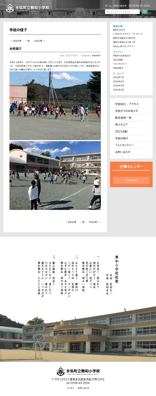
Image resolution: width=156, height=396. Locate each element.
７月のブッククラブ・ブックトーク (128, 34)
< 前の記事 (16, 41)
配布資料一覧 (123, 117)
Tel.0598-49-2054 (139, 5)
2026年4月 (118, 90)
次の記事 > (39, 41)
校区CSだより (119, 30)
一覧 (28, 41)
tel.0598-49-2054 (78, 382)
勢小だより (121, 124)
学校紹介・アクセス (127, 104)
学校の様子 (96, 55)
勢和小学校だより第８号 (124, 38)
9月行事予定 (131, 180)
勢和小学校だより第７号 (124, 42)
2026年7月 (118, 77)
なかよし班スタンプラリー (124, 46)
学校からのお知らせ (121, 56)
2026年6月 (118, 81)
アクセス (70, 388)
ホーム (108, 5)
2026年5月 (118, 85)
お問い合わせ (120, 5)
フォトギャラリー (120, 64)
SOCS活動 (118, 60)
